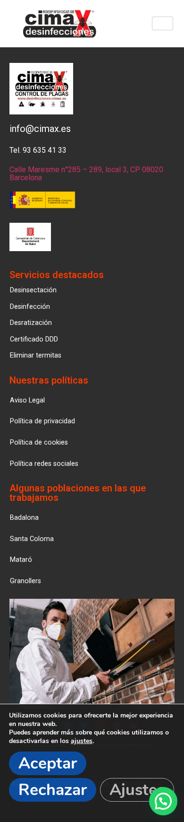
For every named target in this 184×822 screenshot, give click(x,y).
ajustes (81, 741)
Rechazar (52, 790)
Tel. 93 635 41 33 (38, 150)
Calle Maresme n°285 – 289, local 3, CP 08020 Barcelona (86, 173)
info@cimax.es (40, 128)
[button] (25, 581)
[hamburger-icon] (162, 23)
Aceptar (47, 763)
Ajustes (137, 790)
